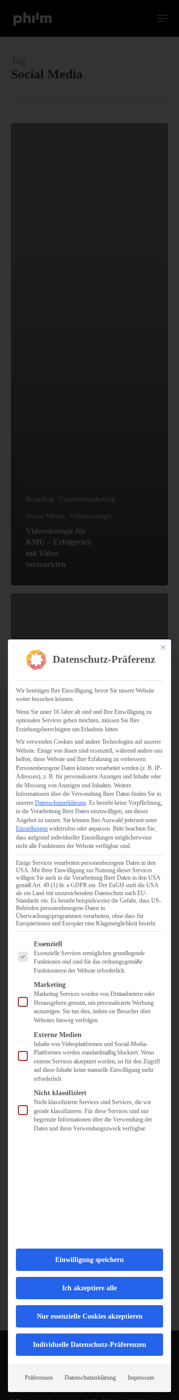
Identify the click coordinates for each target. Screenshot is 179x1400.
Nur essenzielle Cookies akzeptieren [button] (90, 1316)
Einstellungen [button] (32, 828)
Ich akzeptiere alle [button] (89, 1288)
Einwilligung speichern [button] (89, 1259)
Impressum (141, 1377)
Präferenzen (39, 1377)
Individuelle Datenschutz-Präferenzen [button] (89, 1344)
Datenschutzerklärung (60, 802)
